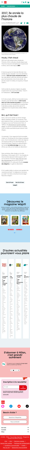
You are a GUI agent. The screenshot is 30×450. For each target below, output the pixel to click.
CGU (10, 441)
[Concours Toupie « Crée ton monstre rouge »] (4, 265)
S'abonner (11, 229)
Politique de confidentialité (22, 443)
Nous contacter (15, 422)
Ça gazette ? (26, 276)
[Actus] (23, 2)
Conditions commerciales (12, 445)
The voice (11, 277)
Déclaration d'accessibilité (19, 447)
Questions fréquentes (15, 417)
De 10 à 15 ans (20, 182)
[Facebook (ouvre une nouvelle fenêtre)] (10, 407)
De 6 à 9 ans (9, 182)
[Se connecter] (26, 2)
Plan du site (6, 447)
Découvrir (19, 229)
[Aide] (22, 2)
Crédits (23, 445)
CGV (6, 441)
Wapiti (15, 185)
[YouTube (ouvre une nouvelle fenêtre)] (19, 407)
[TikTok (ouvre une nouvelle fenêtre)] (27, 407)
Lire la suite (5, 394)
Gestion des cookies (6, 443)
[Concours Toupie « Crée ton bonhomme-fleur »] (18, 265)
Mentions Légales (19, 441)
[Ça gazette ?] (26, 265)
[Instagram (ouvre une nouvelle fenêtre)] (2, 407)
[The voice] (11, 265)
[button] (2, 216)
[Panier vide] (28, 2)
